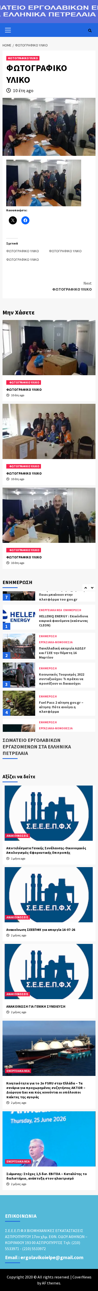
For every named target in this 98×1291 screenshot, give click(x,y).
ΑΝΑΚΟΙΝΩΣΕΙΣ (17, 835)
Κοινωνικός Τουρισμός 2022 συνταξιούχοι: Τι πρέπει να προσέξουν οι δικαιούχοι (61, 651)
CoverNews (81, 1276)
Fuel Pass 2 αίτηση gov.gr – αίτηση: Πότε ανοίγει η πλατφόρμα (61, 679)
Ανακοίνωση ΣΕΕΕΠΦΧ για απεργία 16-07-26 (40, 929)
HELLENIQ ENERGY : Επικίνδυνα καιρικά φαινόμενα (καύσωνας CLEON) (63, 593)
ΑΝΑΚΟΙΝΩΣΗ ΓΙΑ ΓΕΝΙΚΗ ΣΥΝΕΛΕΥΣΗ (35, 1006)
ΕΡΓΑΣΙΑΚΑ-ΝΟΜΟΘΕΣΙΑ (56, 615)
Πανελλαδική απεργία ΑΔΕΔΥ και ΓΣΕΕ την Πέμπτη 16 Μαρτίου (62, 625)
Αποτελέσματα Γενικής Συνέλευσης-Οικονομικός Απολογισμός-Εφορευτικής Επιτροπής (46, 850)
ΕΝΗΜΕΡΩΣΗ (48, 609)
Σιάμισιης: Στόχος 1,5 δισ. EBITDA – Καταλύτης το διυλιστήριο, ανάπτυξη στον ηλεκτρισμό (46, 1176)
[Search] (90, 30)
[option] (49, 591)
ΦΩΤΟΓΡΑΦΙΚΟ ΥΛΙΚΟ (23, 58)
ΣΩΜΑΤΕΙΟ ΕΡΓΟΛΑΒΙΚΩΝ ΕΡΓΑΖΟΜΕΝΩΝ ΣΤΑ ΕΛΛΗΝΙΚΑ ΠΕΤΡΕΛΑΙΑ (37, 746)
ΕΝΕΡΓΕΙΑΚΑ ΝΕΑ (18, 1071)
